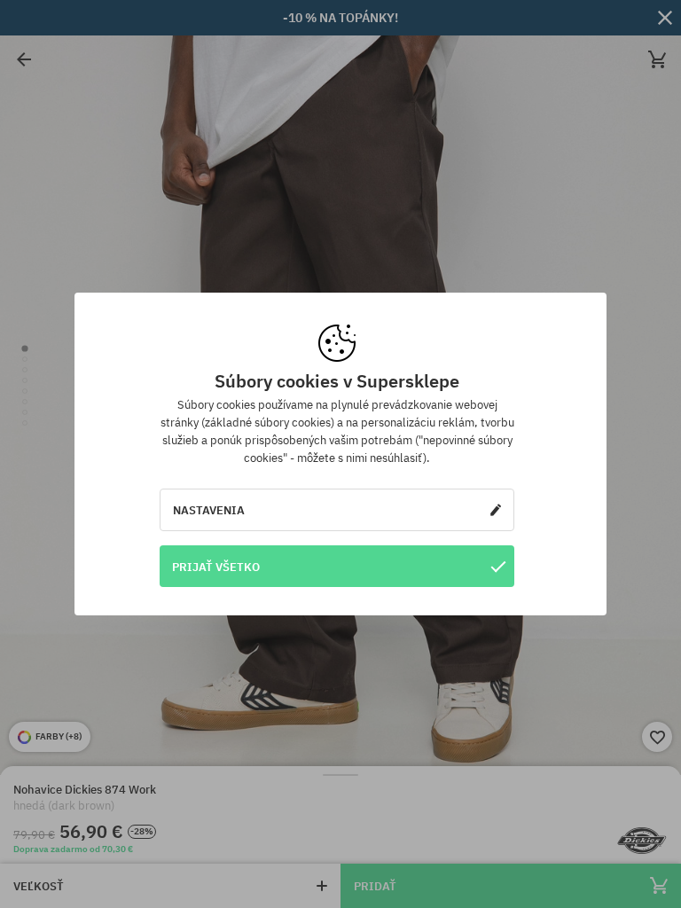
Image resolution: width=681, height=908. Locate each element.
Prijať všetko (216, 567)
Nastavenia (209, 510)
